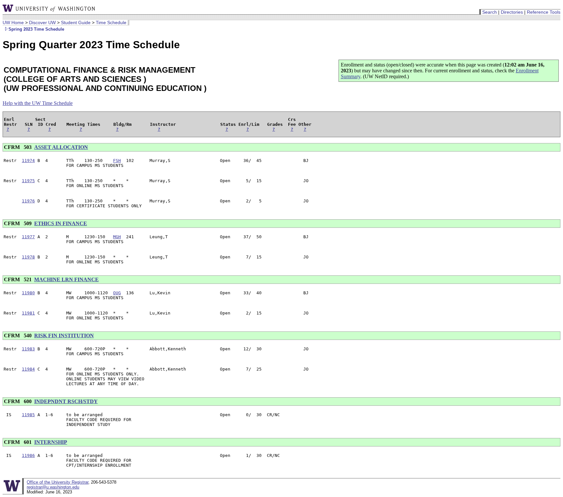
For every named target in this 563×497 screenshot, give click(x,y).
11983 (28, 348)
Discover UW (42, 22)
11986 (28, 455)
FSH (117, 160)
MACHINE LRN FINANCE (66, 279)
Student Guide (76, 22)
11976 (28, 200)
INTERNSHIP (50, 442)
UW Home (13, 22)
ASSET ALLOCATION (61, 147)
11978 (28, 257)
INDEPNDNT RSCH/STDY (66, 401)
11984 (28, 369)
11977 (28, 236)
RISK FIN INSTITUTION (64, 335)
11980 (28, 292)
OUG (117, 292)
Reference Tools (543, 12)
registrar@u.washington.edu (53, 487)
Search (489, 12)
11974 (28, 160)
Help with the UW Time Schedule (38, 103)
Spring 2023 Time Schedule (36, 29)
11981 (28, 313)
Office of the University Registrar (57, 482)
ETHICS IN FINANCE (60, 223)
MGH (117, 236)
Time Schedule (111, 22)
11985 (28, 414)
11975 (28, 180)
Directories (512, 12)
